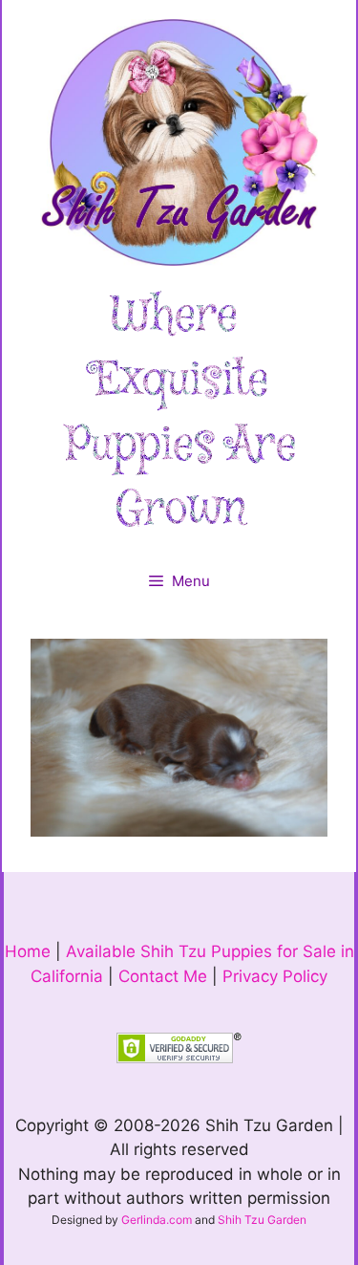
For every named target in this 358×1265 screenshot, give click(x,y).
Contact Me (162, 976)
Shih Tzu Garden (262, 1219)
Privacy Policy (274, 976)
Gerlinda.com (156, 1219)
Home (28, 951)
